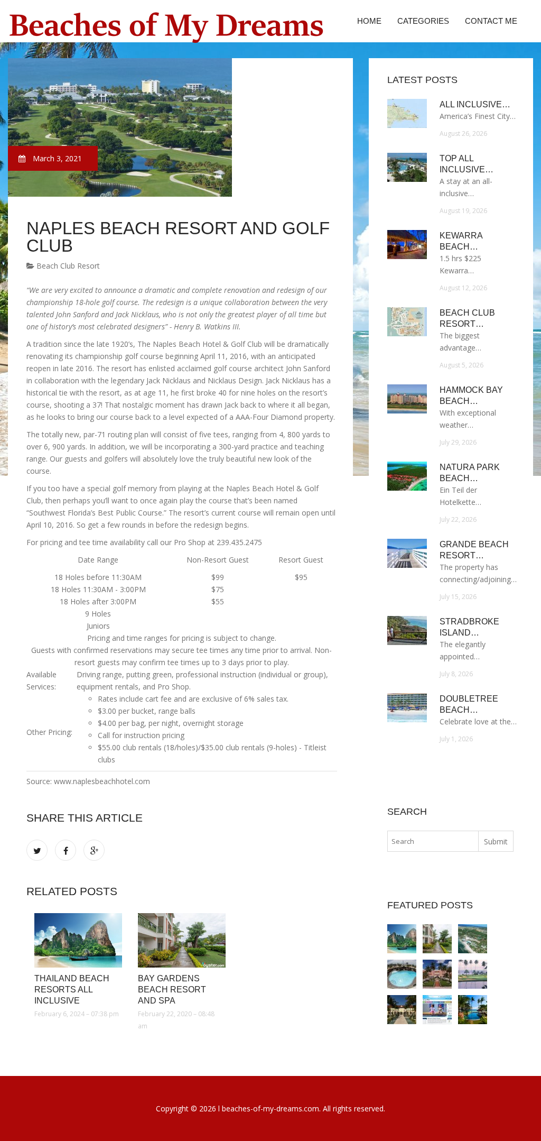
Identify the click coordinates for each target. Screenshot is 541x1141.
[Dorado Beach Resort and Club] (472, 974)
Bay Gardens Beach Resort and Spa (172, 989)
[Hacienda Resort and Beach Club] (472, 1009)
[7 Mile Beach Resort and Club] (437, 1009)
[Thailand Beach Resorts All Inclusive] (78, 940)
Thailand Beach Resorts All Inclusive (71, 989)
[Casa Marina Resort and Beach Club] (401, 1009)
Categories (423, 20)
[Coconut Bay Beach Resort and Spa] (472, 938)
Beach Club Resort (67, 266)
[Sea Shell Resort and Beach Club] (401, 974)
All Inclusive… (475, 104)
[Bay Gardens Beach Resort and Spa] (182, 940)
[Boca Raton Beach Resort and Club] (437, 974)
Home (369, 20)
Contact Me (491, 20)
